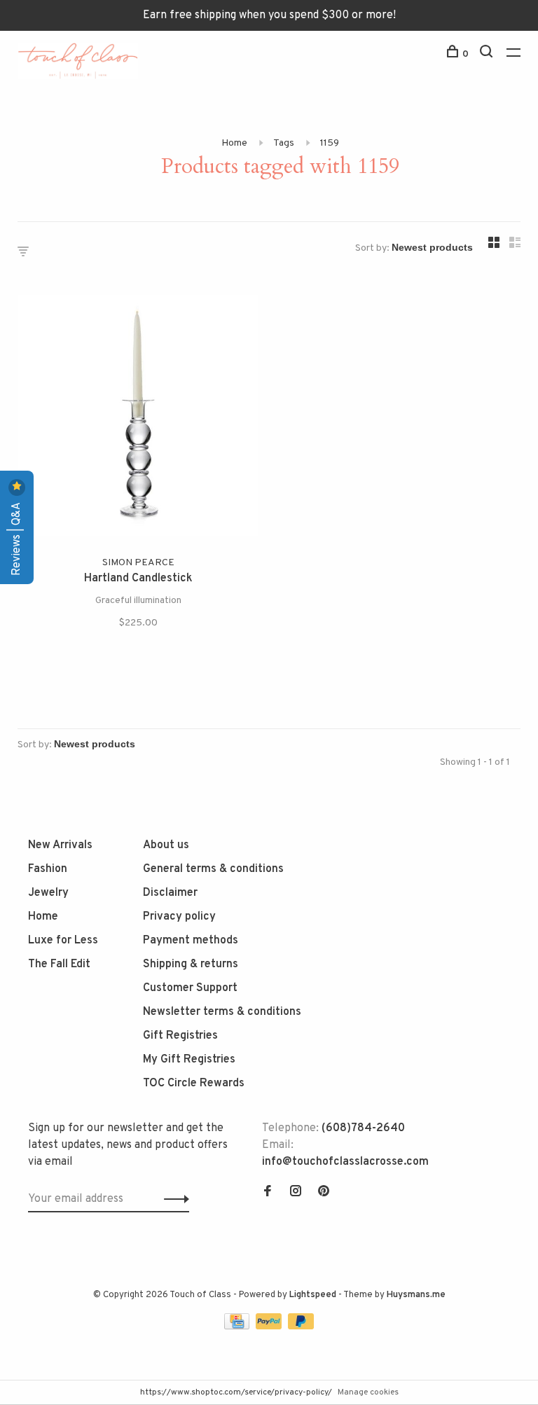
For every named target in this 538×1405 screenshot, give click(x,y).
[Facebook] (267, 1193)
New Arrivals (60, 845)
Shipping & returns (190, 964)
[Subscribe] (172, 1199)
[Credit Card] (238, 1327)
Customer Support (190, 988)
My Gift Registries (189, 1060)
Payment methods (190, 941)
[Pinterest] (323, 1193)
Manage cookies (368, 1392)
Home (234, 143)
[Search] (488, 54)
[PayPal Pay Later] (301, 1327)
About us (166, 845)
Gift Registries (180, 1036)
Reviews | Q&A (17, 537)
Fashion (47, 869)
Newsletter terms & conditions (222, 1012)
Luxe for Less (63, 941)
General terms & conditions (213, 869)
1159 (329, 143)
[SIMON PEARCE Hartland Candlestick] (138, 418)
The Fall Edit (59, 964)
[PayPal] (270, 1327)
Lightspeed (312, 1295)
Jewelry (48, 893)
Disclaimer (170, 893)
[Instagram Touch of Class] (295, 1193)
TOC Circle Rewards (193, 1084)
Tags (283, 143)
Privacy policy (179, 917)
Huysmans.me (416, 1295)
